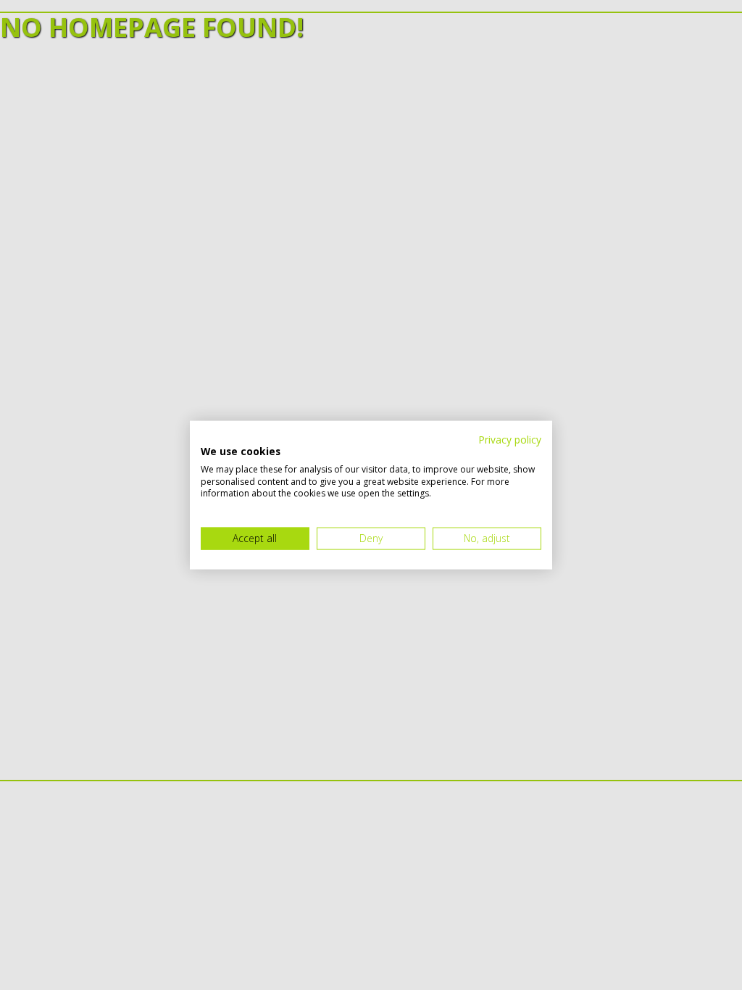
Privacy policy (509, 439)
